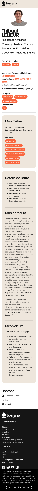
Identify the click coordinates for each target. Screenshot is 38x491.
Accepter (12, 487)
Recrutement (7, 434)
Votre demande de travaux (12, 442)
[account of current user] (33, 3)
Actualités (6, 432)
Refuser (26, 487)
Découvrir (6, 427)
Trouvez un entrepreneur (12, 440)
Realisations (6, 437)
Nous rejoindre (8, 429)
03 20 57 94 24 (7, 462)
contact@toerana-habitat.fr (12, 460)
